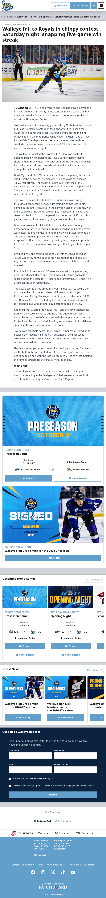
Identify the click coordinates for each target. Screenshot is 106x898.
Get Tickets (82, 5)
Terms (40, 864)
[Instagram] (43, 872)
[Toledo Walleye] (8, 5)
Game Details (79, 478)
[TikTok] (63, 872)
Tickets (30, 478)
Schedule (62, 5)
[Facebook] (33, 872)
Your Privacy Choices (56, 864)
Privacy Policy (28, 864)
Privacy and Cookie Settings (81, 864)
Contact (15, 864)
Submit (53, 794)
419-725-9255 (40, 854)
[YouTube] (73, 872)
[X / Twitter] (53, 872)
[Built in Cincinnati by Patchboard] (53, 886)
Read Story (54, 557)
